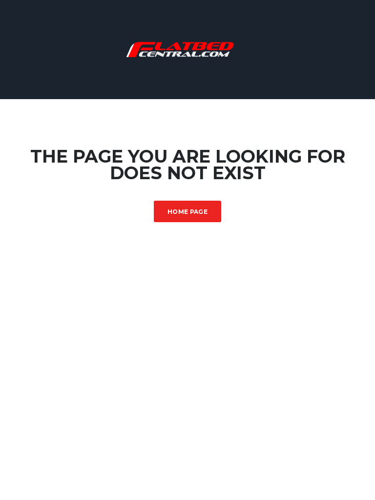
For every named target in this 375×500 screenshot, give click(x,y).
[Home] (187, 48)
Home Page (187, 211)
